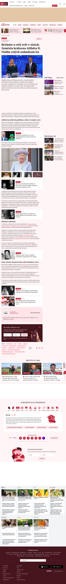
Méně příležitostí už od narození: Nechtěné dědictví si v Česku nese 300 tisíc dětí (15, 31)
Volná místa (5, 567)
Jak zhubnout (8, 552)
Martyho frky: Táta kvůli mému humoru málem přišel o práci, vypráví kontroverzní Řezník (24, 528)
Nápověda (19, 575)
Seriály (29, 2)
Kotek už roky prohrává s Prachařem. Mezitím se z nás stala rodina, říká (24, 511)
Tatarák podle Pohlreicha (39, 554)
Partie (40, 552)
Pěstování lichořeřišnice (54, 554)
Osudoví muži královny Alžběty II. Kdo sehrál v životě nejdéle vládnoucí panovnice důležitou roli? (26, 185)
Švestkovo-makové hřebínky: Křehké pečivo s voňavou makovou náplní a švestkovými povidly (56, 505)
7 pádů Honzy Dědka (17, 554)
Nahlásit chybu (6, 579)
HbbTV (4, 571)
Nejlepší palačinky (38, 555)
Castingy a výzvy (20, 569)
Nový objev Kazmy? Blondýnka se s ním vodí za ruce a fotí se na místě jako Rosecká (25, 541)
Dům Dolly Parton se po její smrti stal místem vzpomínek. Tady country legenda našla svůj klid (41, 535)
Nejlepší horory (23, 552)
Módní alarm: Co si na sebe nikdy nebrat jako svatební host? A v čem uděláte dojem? (58, 31)
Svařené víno (30, 554)
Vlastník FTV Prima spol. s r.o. (9, 577)
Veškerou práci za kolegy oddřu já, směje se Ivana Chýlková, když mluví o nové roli (25, 499)
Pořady (25, 5)
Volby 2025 (25, 554)
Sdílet (39, 39)
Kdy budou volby (49, 552)
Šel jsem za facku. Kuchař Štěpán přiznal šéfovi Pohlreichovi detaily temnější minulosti (24, 505)
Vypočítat (42, 458)
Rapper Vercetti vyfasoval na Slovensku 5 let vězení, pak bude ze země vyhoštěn (24, 535)
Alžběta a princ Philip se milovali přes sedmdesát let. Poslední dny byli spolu (27, 291)
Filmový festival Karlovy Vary (16, 5)
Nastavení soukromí (21, 579)
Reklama (4, 569)
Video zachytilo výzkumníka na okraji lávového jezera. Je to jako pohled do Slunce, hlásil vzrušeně (41, 511)
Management (19, 565)
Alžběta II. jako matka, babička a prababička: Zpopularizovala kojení (26, 255)
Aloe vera (47, 554)
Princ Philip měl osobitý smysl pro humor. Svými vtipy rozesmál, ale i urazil (26, 302)
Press (18, 567)
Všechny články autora (35, 312)
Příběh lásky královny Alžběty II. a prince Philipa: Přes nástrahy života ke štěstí (26, 215)
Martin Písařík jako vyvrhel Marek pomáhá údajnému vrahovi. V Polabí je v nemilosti (52, 379)
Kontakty (18, 571)
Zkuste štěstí (54, 438)
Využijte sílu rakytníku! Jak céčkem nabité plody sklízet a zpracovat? (40, 528)
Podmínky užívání (6, 573)
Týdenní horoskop (29, 427)
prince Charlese (25, 264)
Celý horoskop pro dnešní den (14, 427)
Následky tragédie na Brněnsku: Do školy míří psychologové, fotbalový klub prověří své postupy (8, 511)
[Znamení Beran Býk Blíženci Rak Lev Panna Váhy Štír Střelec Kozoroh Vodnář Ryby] (16, 334)
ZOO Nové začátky (57, 552)
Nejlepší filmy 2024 (15, 552)
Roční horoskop (53, 427)
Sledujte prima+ (42, 2)
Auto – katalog (10, 554)
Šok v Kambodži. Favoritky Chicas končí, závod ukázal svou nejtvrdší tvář (59, 158)
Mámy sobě (31, 5)
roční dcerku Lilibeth (29, 235)
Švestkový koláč (46, 555)
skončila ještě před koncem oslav (21, 238)
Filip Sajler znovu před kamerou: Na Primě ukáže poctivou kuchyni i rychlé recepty (58, 146)
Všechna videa (60, 77)
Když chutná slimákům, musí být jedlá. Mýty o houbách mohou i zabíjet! (40, 541)
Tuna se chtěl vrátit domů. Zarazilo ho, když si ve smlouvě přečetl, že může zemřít (31, 379)
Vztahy (24, 2)
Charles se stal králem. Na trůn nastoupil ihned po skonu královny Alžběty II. (26, 136)
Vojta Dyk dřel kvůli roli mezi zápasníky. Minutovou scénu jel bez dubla (59, 140)
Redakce (18, 577)
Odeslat (24, 334)
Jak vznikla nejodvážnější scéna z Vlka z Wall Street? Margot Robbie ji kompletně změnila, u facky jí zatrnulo (8, 541)
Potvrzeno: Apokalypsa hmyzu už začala (41, 498)
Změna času (35, 552)
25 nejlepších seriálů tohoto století (8, 528)
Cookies (4, 575)
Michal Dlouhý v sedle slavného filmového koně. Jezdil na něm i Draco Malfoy (10, 378)
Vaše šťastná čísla (32, 435)
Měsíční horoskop (41, 427)
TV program (29, 552)
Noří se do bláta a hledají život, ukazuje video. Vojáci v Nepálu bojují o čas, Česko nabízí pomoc (8, 499)
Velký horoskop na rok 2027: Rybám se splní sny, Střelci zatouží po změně (36, 31)
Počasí (43, 552)
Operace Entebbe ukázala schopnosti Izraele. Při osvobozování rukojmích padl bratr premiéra (40, 505)
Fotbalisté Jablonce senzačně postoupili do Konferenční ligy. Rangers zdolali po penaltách (8, 505)
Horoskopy (34, 2)
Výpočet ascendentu (21, 555)
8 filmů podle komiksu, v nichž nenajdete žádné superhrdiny (8, 534)
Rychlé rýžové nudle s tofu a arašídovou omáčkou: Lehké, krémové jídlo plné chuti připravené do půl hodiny (56, 511)
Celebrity (19, 2)
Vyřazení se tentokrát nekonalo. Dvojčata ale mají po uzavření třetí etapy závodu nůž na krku (59, 152)
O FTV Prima (5, 565)
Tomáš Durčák (4, 41)
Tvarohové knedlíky (30, 555)
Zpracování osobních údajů (22, 573)
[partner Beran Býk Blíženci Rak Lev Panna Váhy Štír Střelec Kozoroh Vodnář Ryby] (49, 455)
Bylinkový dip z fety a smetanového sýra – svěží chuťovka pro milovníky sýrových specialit (56, 499)
